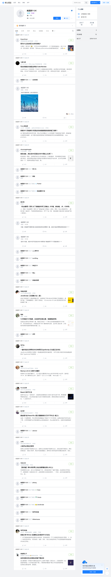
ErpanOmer (24, 39)
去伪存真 (35, 80)
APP (28, 2)
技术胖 (22, 411)
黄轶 (33, 176)
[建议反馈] (107, 568)
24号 (22, 441)
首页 (14, 2)
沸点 (19, 2)
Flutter (39, 183)
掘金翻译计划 (41, 191)
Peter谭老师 (24, 126)
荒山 (33, 273)
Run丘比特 (24, 388)
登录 (106, 2)
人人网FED (35, 251)
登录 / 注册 (93, 572)
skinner (34, 431)
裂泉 (22, 314)
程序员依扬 (35, 512)
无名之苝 (23, 463)
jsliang (34, 482)
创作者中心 (94, 2)
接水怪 (22, 202)
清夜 (22, 366)
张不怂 (22, 345)
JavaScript (40, 504)
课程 (23, 2)
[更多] (107, 573)
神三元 (34, 169)
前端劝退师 (35, 280)
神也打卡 (35, 265)
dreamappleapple (26, 149)
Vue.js (39, 497)
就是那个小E (19, 35)
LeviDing (35, 258)
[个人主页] (72, 11)
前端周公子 (24, 553)
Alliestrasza (36, 519)
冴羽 (33, 334)
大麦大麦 (23, 62)
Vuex (38, 490)
